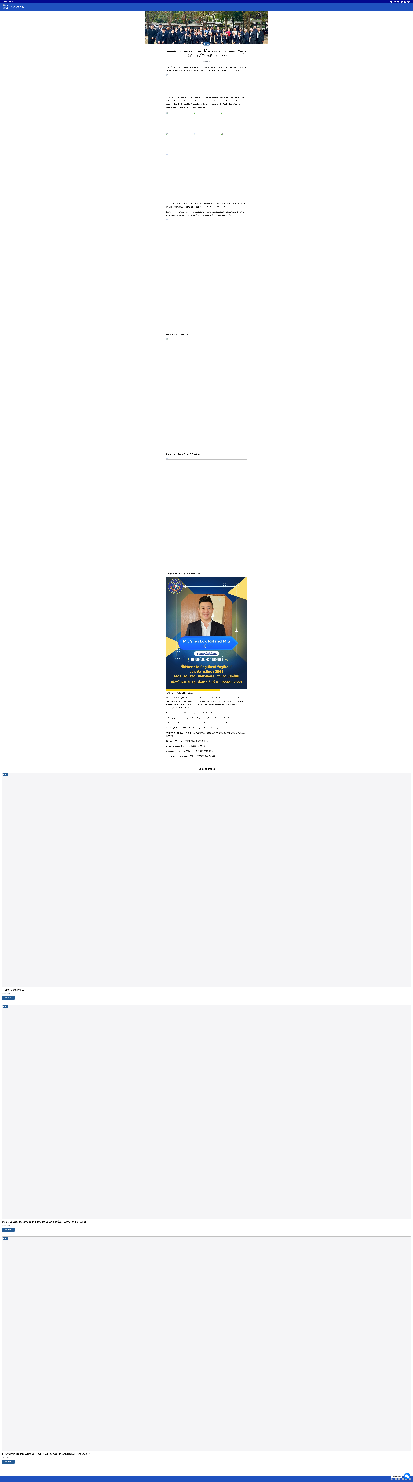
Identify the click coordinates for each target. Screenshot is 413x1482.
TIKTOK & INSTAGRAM (13, 990)
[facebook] (391, 1)
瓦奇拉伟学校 (17, 7)
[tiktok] (401, 1)
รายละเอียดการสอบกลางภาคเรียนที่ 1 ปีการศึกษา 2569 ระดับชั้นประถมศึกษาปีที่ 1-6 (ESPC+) (44, 1222)
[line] (394, 1)
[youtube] (398, 1)
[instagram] (405, 1)
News (206, 44)
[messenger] (408, 1)
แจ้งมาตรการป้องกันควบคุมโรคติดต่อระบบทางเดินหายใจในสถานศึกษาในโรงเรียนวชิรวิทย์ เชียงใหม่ (46, 1454)
